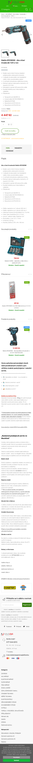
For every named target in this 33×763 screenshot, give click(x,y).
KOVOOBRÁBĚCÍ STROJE (8, 705)
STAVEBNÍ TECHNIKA (7, 693)
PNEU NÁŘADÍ (5, 685)
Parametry (18, 148)
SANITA (3, 719)
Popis (8, 148)
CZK (7, 6)
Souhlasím (16, 760)
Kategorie (6, 9)
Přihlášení (24, 6)
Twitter (27, 626)
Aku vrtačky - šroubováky (19, 14)
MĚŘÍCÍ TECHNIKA (6, 696)
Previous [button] (2, 34)
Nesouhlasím (16, 757)
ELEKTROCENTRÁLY (7, 699)
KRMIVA (3, 722)
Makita (8, 109)
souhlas (11, 609)
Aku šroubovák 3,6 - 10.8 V (7, 16)
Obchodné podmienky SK (8, 739)
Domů (2, 14)
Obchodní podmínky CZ (7, 736)
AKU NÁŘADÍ (9, 14)
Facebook (9, 626)
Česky (16, 6)
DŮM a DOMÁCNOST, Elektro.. (9, 690)
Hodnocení (9, 151)
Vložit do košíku (10, 131)
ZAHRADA (4, 673)
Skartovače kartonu (6, 725)
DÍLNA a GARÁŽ (5, 688)
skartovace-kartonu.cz (7, 569)
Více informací (23, 754)
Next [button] (31, 34)
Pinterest (18, 626)
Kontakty (10, 652)
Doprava (3, 742)
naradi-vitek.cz (5, 572)
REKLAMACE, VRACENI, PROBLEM (11, 733)
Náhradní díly (5, 716)
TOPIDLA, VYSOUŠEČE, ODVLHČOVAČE (12, 710)
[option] (16, 34)
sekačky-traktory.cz (6, 566)
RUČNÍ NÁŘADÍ (5, 682)
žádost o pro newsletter (12, 609)
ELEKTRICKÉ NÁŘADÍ (7, 679)
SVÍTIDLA (4, 708)
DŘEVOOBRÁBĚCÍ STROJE (8, 702)
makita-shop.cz (5, 562)
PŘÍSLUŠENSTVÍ (5, 713)
